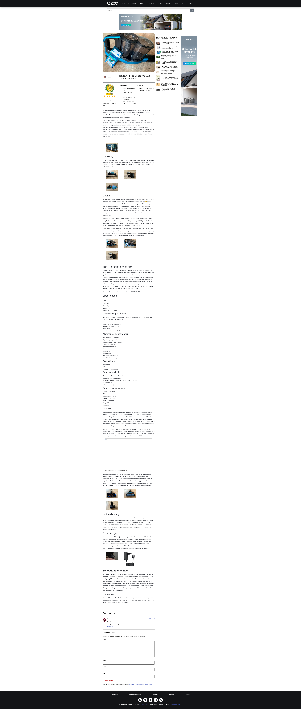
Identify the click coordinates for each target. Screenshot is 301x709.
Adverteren (114, 694)
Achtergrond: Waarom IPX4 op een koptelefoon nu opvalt (170, 43)
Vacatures (155, 694)
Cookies (187, 694)
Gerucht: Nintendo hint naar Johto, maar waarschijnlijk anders (169, 62)
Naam (105, 660)
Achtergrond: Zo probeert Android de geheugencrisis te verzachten (169, 84)
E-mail (105, 666)
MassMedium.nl (143, 704)
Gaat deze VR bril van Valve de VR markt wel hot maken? (170, 67)
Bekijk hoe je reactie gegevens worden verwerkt (141, 684)
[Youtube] (150, 700)
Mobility (168, 3)
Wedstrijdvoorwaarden (135, 694)
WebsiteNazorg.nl (177, 704)
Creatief (160, 3)
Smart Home (150, 3)
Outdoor (176, 3)
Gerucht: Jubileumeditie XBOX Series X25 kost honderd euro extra (169, 57)
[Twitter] (145, 700)
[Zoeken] (192, 10)
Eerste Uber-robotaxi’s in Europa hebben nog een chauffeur (168, 90)
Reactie (105, 639)
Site (104, 673)
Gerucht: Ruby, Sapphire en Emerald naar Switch (170, 52)
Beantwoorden (110, 626)
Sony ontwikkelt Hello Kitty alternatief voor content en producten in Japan (168, 72)
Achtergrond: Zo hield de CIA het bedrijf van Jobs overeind (170, 78)
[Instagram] (156, 700)
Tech (123, 3)
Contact (171, 694)
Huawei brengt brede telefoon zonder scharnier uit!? (170, 47)
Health (141, 3)
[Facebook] (140, 700)
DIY (183, 3)
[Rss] (161, 700)
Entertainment (132, 3)
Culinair (190, 3)
